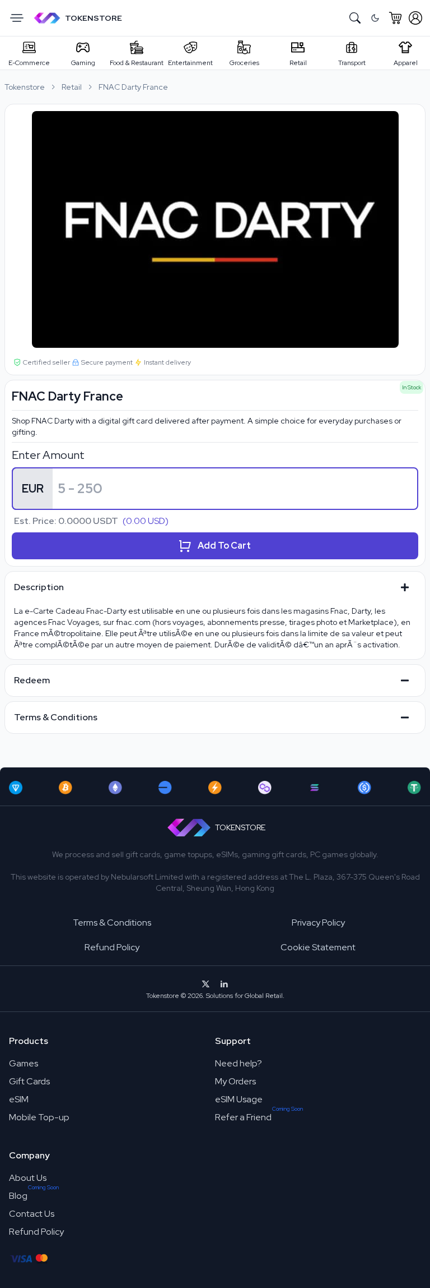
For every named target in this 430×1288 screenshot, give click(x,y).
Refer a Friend (243, 1117)
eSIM (19, 1099)
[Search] (355, 18)
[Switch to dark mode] (375, 18)
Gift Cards (29, 1081)
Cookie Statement (318, 947)
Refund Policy (112, 947)
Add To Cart (224, 545)
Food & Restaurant (136, 62)
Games (23, 1063)
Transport (352, 62)
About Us (27, 1178)
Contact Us (31, 1214)
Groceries (244, 62)
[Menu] (17, 18)
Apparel (406, 62)
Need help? (238, 1063)
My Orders (235, 1081)
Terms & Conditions (112, 922)
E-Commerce (29, 62)
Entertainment (190, 62)
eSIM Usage (239, 1099)
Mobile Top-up (39, 1117)
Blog (18, 1196)
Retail (298, 62)
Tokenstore (24, 87)
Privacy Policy (318, 922)
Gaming (83, 62)
